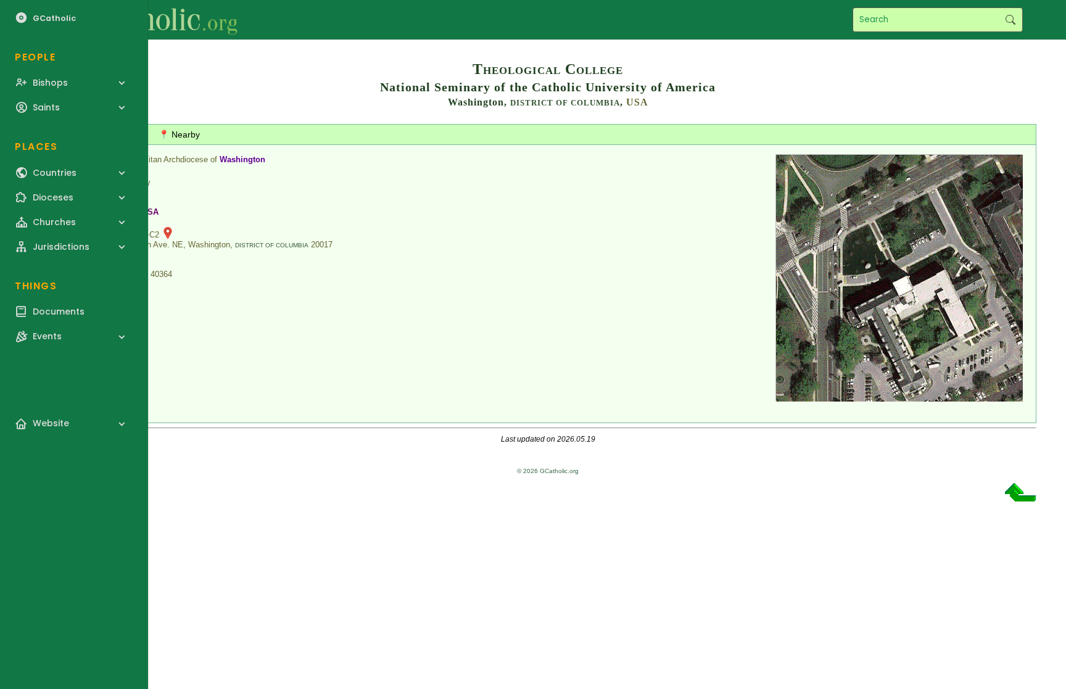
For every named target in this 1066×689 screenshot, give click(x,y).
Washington (242, 159)
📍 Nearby (179, 134)
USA (637, 102)
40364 (161, 274)
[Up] (1020, 496)
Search (1010, 19)
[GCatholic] (152, 19)
